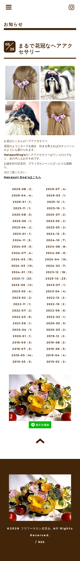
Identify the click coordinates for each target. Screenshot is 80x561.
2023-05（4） (23, 291)
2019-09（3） (23, 342)
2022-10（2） (57, 304)
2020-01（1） (23, 336)
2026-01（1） (23, 202)
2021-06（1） (23, 323)
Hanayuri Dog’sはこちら (22, 177)
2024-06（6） (57, 253)
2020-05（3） (57, 323)
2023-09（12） (23, 285)
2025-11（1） (23, 208)
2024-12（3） (57, 234)
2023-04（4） (57, 291)
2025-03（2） (57, 227)
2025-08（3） (23, 214)
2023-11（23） (23, 278)
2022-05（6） (23, 317)
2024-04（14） (57, 259)
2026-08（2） (23, 189)
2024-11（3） (23, 240)
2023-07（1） (57, 285)
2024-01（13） (23, 272)
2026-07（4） (57, 189)
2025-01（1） (23, 234)
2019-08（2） (57, 342)
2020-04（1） (23, 329)
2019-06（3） (57, 349)
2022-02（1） (57, 317)
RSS (41, 542)
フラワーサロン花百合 (35, 528)
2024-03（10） (23, 266)
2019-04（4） (57, 355)
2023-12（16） (57, 272)
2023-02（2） (23, 297)
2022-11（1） (23, 304)
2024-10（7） (57, 240)
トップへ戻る (40, 440)
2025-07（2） (57, 214)
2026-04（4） (23, 195)
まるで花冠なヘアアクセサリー (45, 49)
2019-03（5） (23, 361)
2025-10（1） (57, 208)
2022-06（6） (57, 310)
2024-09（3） (23, 246)
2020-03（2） (57, 329)
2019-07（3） (23, 349)
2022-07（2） (23, 310)
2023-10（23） (56, 278)
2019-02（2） (57, 361)
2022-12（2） (57, 297)
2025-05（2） (57, 221)
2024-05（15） (23, 259)
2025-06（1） (23, 221)
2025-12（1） (57, 202)
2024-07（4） (23, 253)
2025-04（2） (23, 227)
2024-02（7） (57, 266)
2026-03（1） (57, 195)
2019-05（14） (22, 355)
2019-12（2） (57, 336)
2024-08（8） (57, 246)
